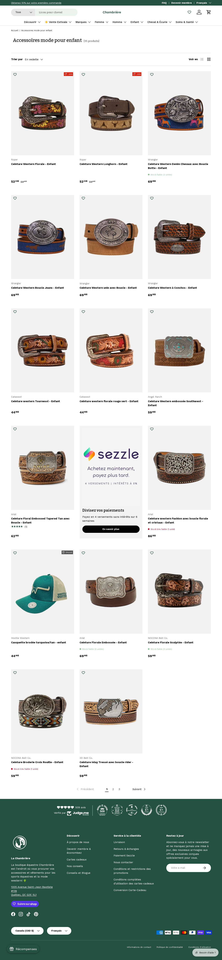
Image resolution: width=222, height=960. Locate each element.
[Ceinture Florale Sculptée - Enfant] (179, 592)
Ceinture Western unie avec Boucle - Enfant (108, 287)
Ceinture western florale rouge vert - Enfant (109, 401)
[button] (209, 12)
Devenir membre (181, 2)
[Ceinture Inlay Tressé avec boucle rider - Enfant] (111, 711)
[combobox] (44, 12)
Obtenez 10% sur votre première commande (36, 2)
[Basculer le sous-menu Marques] (89, 22)
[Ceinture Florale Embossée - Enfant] (111, 592)
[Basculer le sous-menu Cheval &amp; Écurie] (170, 22)
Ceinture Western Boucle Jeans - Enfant (37, 287)
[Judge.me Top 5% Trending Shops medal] (161, 810)
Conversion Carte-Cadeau (130, 890)
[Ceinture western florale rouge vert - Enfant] (111, 350)
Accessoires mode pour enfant (36, 30)
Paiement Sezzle (124, 855)
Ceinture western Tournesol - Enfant (35, 401)
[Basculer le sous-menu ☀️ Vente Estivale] (70, 22)
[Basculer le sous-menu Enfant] (142, 22)
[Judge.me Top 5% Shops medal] (146, 810)
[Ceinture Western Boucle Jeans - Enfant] (42, 237)
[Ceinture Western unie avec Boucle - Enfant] (111, 237)
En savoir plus (111, 529)
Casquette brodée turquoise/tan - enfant (38, 642)
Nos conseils (75, 866)
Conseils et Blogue (78, 872)
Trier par (17, 59)
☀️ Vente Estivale (56, 22)
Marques (81, 22)
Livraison (119, 842)
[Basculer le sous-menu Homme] (125, 22)
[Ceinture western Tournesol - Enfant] (42, 350)
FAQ (164, 2)
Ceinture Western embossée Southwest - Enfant (175, 403)
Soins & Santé (185, 22)
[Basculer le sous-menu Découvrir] (39, 22)
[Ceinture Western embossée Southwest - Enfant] (179, 350)
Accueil (14, 30)
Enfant (135, 22)
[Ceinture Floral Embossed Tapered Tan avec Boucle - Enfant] (42, 468)
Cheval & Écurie (157, 22)
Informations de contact (139, 947)
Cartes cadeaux (77, 859)
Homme (117, 22)
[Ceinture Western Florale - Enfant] (42, 113)
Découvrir (30, 22)
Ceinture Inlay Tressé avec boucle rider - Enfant (106, 764)
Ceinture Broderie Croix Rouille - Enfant (37, 762)
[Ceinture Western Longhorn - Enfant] (111, 113)
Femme (99, 22)
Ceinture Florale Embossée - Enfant (103, 642)
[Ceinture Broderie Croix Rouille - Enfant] (42, 711)
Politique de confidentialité (170, 947)
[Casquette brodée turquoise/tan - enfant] (42, 592)
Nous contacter (123, 862)
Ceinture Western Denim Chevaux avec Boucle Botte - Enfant (178, 166)
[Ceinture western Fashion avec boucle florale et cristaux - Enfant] (179, 468)
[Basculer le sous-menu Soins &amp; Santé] (196, 22)
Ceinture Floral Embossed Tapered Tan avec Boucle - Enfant (40, 520)
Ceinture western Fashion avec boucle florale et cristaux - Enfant (178, 520)
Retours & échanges (126, 849)
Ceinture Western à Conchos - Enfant (172, 287)
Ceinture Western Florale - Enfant (33, 164)
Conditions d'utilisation (199, 947)
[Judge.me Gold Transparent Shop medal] (131, 810)
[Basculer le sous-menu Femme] (107, 22)
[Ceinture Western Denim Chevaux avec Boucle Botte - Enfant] (179, 113)
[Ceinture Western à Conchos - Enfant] (179, 237)
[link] (85, 789)
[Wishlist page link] (189, 12)
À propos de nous (78, 842)
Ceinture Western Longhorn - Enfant (103, 164)
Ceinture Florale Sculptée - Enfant (170, 642)
